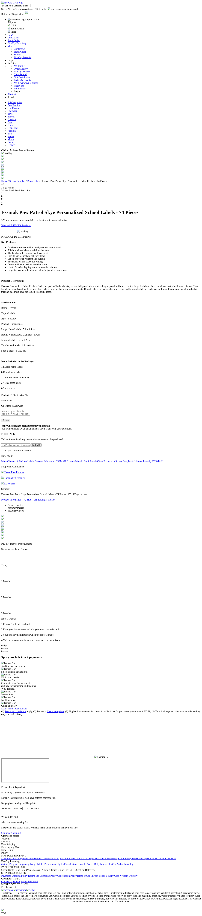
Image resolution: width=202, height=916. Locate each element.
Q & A (27, 499)
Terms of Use (83, 875)
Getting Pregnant (10, 864)
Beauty (11, 142)
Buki (156, 858)
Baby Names (100, 864)
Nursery (12, 125)
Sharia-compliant (55, 711)
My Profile (19, 66)
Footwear (12, 111)
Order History (21, 68)
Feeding (12, 130)
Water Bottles (29, 858)
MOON (150, 858)
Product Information (11, 499)
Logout (17, 91)
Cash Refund (20, 74)
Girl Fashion (14, 108)
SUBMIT (36, 445)
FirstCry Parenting (23, 57)
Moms (11, 139)
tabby (4, 645)
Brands (16, 881)
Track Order (20, 51)
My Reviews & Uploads (26, 83)
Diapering (13, 128)
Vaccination (71, 864)
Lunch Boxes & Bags (12, 858)
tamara (4, 648)
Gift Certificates (22, 77)
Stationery (113, 858)
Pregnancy (24, 864)
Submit (6, 420)
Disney (11, 145)
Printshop (142, 858)
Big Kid (61, 864)
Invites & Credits (22, 80)
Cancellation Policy (67, 875)
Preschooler (50, 864)
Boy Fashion (14, 105)
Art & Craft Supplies (87, 858)
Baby (32, 864)
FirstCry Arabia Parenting (120, 864)
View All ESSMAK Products (16, 225)
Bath (10, 133)
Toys (10, 113)
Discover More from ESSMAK (50, 461)
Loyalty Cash (112, 875)
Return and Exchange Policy (42, 875)
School (11, 116)
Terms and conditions (15, 711)
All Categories (15, 102)
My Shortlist (20, 88)
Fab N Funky (124, 858)
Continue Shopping (11, 833)
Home (11, 136)
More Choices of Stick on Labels (17, 461)
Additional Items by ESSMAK (147, 461)
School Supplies (17, 181)
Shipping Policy (19, 875)
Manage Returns (22, 71)
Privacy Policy (98, 875)
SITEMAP (32, 881)
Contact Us (19, 49)
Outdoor (12, 119)
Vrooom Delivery (128, 875)
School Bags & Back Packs (63, 858)
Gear (10, 122)
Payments (6, 875)
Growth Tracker (86, 864)
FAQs (24, 881)
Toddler (40, 864)
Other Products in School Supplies (114, 461)
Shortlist (18, 54)
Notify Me (19, 85)
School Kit (102, 858)
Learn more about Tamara (14, 708)
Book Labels (33, 181)
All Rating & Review (45, 499)
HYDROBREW (167, 858)
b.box (134, 858)
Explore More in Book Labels (82, 461)
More (10, 46)
